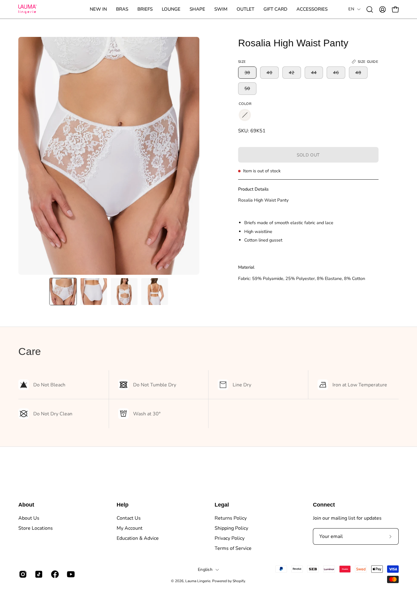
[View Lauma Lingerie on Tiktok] (38, 574)
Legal (222, 505)
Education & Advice (138, 538)
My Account (130, 528)
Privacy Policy (230, 538)
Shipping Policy (231, 528)
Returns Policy (231, 518)
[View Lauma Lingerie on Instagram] (22, 574)
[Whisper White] (245, 115)
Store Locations (35, 528)
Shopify (239, 581)
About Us (28, 518)
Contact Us (129, 518)
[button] (122, 9)
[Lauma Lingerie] (27, 9)
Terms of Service (233, 548)
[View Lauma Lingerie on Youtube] (70, 574)
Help (123, 505)
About (26, 505)
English (205, 569)
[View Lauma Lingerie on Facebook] (54, 574)
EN (351, 9)
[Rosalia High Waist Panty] (63, 291)
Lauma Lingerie (197, 581)
